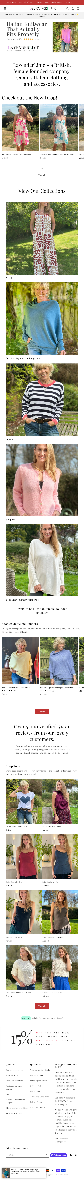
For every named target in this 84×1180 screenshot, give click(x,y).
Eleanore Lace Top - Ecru (52, 993)
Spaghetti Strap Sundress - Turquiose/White (57, 154)
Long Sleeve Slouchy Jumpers (21, 599)
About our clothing (38, 1107)
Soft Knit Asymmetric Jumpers (22, 358)
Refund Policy (36, 1091)
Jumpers (10, 519)
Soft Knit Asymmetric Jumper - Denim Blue (57, 688)
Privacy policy (48, 1175)
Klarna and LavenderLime (17, 1108)
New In (9, 278)
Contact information (63, 1175)
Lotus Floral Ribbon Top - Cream (18, 993)
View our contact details (40, 1070)
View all (42, 175)
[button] (5, 8)
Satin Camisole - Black (15, 937)
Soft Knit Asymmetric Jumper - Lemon (17, 687)
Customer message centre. (14, 1087)
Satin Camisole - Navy (51, 882)
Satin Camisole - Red (14, 882)
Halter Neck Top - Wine (51, 827)
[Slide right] (47, 168)
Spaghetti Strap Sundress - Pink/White (16, 154)
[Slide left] (37, 168)
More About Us (12, 1075)
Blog (8, 1094)
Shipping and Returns (39, 1080)
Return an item (36, 1075)
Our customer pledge (14, 1070)
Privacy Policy (36, 1102)
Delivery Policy (36, 1086)
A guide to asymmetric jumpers (15, 1101)
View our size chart (14, 1113)
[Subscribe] (46, 1155)
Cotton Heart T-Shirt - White (17, 827)
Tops (8, 439)
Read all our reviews (14, 1080)
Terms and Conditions (39, 1097)
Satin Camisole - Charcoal (52, 937)
